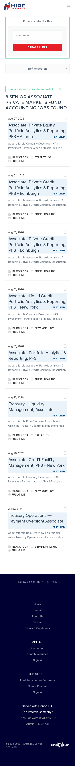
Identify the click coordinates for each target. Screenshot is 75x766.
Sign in (37, 660)
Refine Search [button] (37, 68)
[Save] (65, 119)
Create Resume (37, 686)
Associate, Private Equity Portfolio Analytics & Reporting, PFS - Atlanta (37, 131)
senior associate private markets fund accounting (35, 89)
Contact (38, 610)
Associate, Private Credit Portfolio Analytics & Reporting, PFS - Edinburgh (37, 188)
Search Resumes (37, 654)
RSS (54, 581)
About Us (37, 616)
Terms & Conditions (37, 628)
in (38, 581)
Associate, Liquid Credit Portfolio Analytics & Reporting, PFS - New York (37, 301)
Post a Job (37, 648)
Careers (37, 622)
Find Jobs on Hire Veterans (37, 680)
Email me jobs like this (37, 21)
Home (37, 604)
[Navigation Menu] (68, 6)
